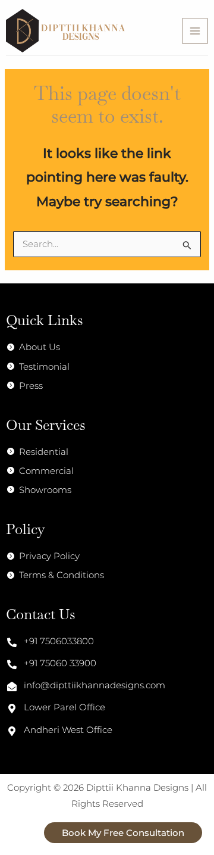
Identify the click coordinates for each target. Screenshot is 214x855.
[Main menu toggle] (195, 31)
